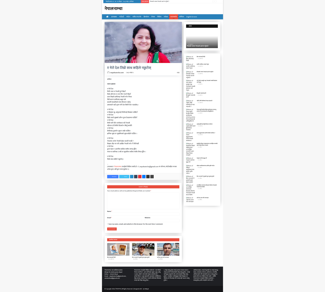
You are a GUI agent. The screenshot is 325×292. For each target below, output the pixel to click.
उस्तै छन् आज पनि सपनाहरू (163, 257)
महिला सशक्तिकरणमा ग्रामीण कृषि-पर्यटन (206, 166)
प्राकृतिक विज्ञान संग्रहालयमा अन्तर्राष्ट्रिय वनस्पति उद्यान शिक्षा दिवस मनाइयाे (207, 144)
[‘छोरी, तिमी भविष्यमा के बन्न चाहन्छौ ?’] (190, 104)
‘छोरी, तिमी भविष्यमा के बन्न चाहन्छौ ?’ (205, 101)
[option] (202, 38)
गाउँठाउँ (121, 16)
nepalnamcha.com (117, 72)
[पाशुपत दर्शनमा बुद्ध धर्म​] (190, 160)
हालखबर (114, 16)
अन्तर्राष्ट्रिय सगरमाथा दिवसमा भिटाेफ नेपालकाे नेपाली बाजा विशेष (207, 186)
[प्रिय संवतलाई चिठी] (118, 249)
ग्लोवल (166, 16)
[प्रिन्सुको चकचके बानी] (190, 95)
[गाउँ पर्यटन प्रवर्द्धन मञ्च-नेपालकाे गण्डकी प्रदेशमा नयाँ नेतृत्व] (190, 85)
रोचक (153, 16)
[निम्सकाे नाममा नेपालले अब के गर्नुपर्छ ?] (190, 75)
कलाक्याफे (173, 16)
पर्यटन (128, 16)
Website (147, 217)
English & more (191, 16)
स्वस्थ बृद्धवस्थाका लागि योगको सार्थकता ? (206, 133)
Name (109, 211)
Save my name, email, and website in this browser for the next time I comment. (136, 224)
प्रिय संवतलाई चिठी (111, 257)
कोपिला (181, 16)
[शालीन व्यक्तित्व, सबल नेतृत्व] (190, 66)
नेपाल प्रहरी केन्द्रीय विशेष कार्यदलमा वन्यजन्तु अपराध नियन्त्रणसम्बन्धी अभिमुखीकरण (206, 110)
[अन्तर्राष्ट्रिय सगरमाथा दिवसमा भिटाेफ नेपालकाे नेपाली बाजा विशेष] (190, 190)
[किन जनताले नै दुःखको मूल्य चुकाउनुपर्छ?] (143, 249)
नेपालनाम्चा (118, 166)
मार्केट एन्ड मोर (137, 16)
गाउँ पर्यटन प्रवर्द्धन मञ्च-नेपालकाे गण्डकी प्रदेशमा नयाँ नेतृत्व (164, 1)
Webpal (147, 289)
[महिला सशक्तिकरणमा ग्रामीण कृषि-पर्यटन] (190, 169)
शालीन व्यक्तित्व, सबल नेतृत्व (203, 64)
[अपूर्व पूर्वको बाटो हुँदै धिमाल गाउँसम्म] (190, 127)
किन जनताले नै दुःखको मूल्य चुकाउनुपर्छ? (141, 257)
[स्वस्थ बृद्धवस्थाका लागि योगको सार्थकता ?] (190, 137)
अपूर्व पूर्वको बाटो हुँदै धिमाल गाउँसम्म (204, 124)
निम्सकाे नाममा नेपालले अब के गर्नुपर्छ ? (205, 72)
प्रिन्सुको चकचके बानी (201, 93)
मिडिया (159, 16)
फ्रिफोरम (146, 16)
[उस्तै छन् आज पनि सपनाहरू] (168, 249)
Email (109, 217)
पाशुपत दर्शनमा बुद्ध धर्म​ (202, 158)
